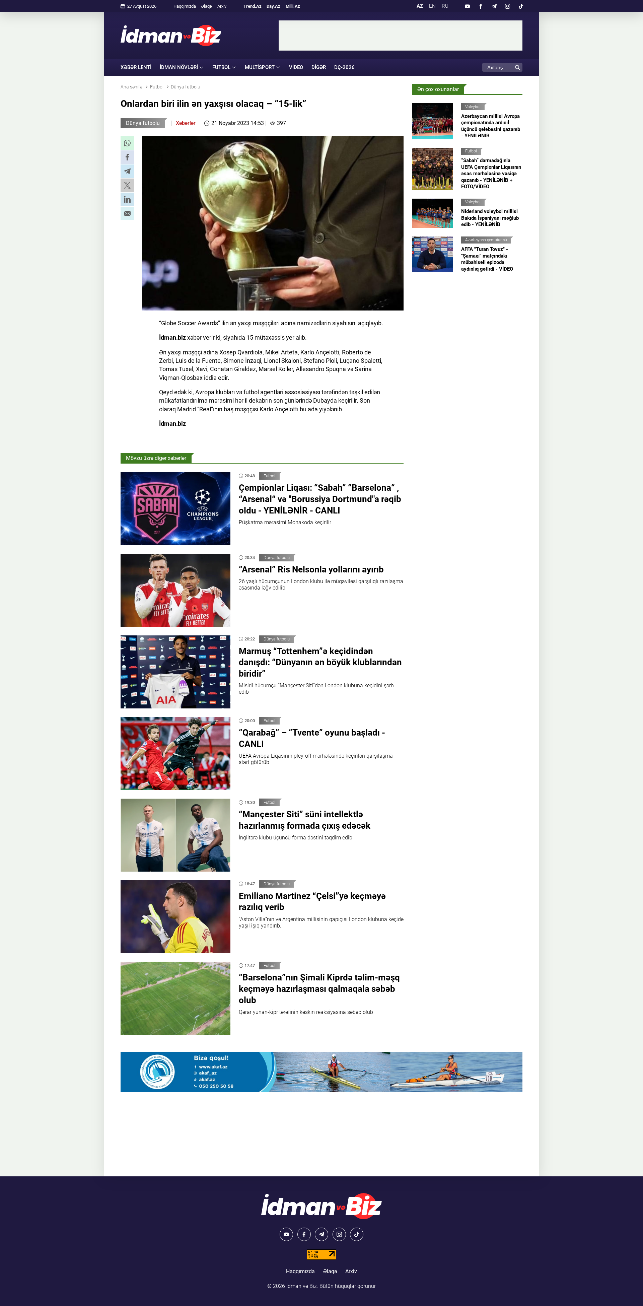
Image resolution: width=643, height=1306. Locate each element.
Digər (318, 67)
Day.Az (273, 6)
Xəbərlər (186, 123)
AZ (420, 6)
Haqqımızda (184, 6)
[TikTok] (521, 6)
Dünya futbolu (143, 123)
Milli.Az (293, 6)
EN (432, 6)
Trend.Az (252, 6)
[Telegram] (494, 6)
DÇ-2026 (344, 67)
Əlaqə (206, 6)
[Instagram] (507, 6)
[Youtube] (467, 6)
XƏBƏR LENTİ (136, 67)
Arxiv (221, 6)
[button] (127, 143)
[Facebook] (481, 6)
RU (445, 6)
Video (296, 67)
